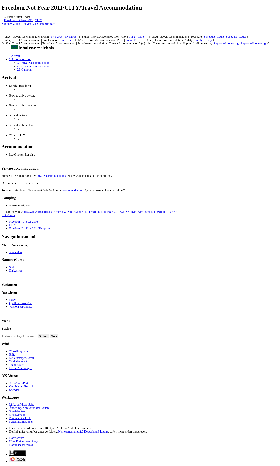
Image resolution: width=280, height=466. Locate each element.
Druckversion (17, 414)
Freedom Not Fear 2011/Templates (30, 228)
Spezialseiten (17, 411)
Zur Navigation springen (16, 23)
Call (62, 40)
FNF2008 (57, 36)
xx (14, 46)
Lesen (12, 299)
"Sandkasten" (17, 364)
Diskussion (15, 270)
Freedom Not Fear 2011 (18, 20)
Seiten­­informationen (21, 421)
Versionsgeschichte (20, 306)
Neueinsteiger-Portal (21, 358)
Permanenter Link (20, 418)
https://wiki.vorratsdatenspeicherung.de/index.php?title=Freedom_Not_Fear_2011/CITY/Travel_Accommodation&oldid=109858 (99, 211)
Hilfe (12, 354)
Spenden (14, 389)
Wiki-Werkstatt (18, 361)
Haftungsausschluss (21, 444)
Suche (6, 328)
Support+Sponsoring (226, 43)
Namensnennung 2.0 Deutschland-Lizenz (83, 431)
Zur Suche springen (43, 23)
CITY (38, 20)
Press (129, 40)
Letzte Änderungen (20, 368)
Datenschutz (16, 438)
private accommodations (51, 175)
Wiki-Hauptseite (19, 351)
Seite (12, 267)
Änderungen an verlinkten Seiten (29, 408)
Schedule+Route (214, 36)
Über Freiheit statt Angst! (24, 441)
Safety (198, 40)
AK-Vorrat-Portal (19, 383)
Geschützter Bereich (21, 386)
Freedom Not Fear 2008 (23, 221)
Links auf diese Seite (21, 404)
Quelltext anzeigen (20, 303)
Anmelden (15, 252)
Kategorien (8, 215)
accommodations (73, 190)
